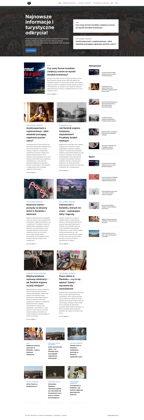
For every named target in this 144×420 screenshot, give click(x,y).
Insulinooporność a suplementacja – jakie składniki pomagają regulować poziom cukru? (37, 134)
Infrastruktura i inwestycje (101, 3)
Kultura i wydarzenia (32, 381)
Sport (112, 3)
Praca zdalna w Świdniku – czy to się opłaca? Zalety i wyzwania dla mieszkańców (69, 282)
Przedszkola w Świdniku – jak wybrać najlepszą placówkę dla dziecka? (76, 390)
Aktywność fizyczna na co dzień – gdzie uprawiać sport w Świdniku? (109, 235)
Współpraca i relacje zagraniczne (36, 273)
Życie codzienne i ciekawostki (84, 38)
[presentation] (34, 78)
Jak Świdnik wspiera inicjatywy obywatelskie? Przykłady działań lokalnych (69, 134)
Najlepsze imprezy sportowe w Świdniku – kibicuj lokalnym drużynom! (33, 350)
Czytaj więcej (52, 94)
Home (60, 3)
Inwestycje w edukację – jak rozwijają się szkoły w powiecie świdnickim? (109, 147)
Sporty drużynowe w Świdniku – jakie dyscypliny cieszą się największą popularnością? (109, 179)
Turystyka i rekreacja (76, 343)
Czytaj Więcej (31, 172)
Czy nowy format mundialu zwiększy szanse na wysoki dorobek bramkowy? (61, 71)
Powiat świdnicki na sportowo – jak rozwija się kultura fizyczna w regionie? (109, 193)
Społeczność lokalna (65, 125)
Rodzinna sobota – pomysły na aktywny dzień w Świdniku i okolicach (109, 133)
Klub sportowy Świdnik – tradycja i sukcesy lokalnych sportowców (109, 207)
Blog (116, 3)
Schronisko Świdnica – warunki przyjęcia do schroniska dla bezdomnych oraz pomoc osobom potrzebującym (54, 391)
